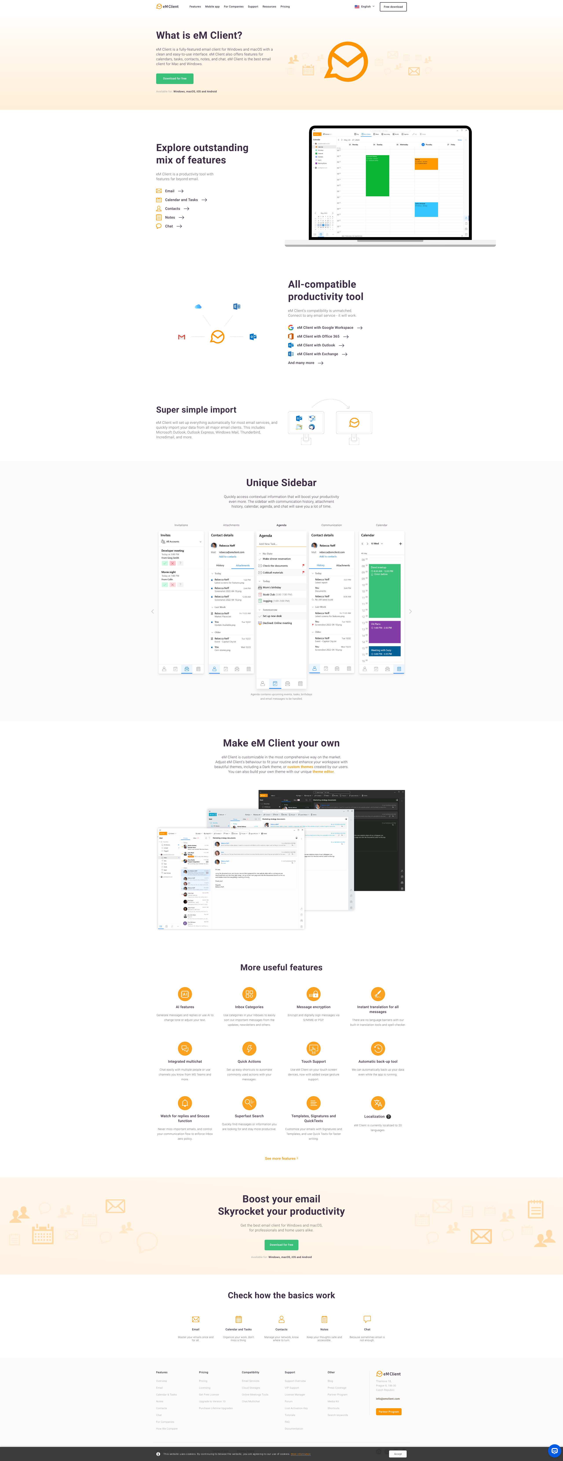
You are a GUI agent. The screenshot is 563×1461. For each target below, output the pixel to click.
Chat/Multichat (251, 1401)
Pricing (285, 6)
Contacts (161, 1408)
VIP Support (292, 1387)
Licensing (204, 1387)
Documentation (294, 1428)
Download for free (174, 78)
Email (159, 1387)
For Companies (233, 6)
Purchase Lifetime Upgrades (216, 1408)
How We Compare (167, 1428)
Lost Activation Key (296, 1408)
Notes (159, 1401)
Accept (398, 1454)
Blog (330, 1380)
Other (331, 1372)
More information (301, 1454)
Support (253, 6)
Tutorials (290, 1415)
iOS (199, 91)
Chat (159, 1415)
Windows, (180, 91)
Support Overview (295, 1380)
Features (195, 6)
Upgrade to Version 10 (212, 1401)
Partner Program (337, 1394)
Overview (161, 1380)
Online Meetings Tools (255, 1394)
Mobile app (212, 6)
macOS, (191, 91)
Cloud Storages (251, 1387)
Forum (288, 1401)
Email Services (251, 1380)
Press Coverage (337, 1387)
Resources (269, 6)
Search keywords (338, 1415)
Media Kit (333, 1401)
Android (212, 91)
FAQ (287, 1421)
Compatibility (250, 1372)
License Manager (295, 1394)
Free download (393, 7)
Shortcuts (333, 1408)
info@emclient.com (388, 1398)
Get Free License (209, 1394)
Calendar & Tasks (166, 1394)
